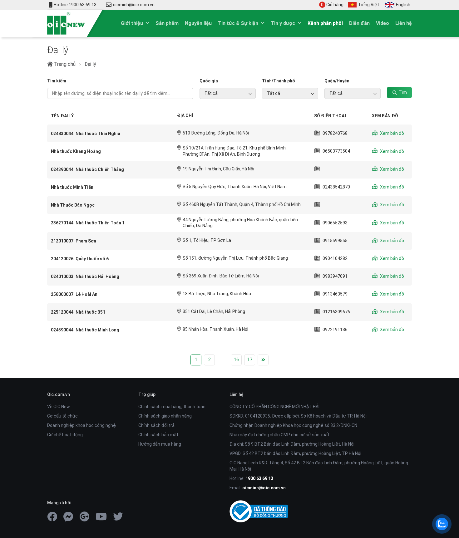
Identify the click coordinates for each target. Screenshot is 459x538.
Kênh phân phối (325, 23)
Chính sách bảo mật (158, 434)
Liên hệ (403, 23)
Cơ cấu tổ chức (62, 415)
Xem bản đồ (391, 133)
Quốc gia (209, 80)
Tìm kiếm (56, 80)
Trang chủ (64, 64)
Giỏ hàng (332, 4)
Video (382, 23)
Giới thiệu (132, 23)
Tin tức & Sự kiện (238, 23)
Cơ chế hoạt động (65, 434)
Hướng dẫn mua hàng (159, 444)
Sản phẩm (167, 23)
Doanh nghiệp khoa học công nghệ (81, 425)
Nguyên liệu (198, 23)
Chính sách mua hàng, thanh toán (171, 406)
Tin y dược (283, 23)
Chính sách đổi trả (156, 425)
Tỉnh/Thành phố (278, 80)
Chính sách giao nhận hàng (165, 415)
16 (236, 359)
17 (249, 359)
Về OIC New (58, 406)
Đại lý (90, 64)
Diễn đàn (359, 23)
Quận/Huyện (336, 80)
